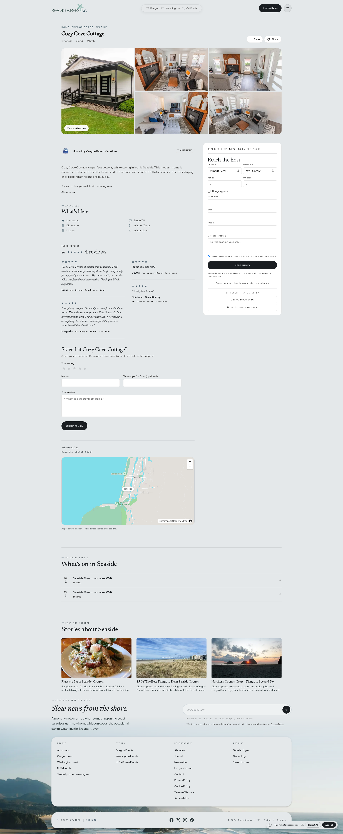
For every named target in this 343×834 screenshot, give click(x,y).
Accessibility (181, 798)
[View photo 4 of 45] (171, 113)
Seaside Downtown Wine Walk (92, 578)
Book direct (186, 149)
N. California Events (127, 762)
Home (65, 27)
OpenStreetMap (180, 520)
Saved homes (241, 762)
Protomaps (164, 520)
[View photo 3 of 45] (245, 69)
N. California (64, 768)
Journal (178, 756)
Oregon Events (124, 750)
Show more (68, 192)
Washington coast (67, 762)
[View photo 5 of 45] (245, 113)
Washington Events (127, 756)
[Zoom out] (190, 466)
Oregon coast (65, 756)
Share (275, 39)
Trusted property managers (73, 774)
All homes (63, 750)
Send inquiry (242, 265)
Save (257, 39)
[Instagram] (185, 820)
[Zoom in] (190, 461)
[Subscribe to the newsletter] (286, 710)
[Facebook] (171, 820)
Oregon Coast (82, 27)
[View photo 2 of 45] (171, 69)
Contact (179, 774)
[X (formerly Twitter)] (178, 820)
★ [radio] (64, 368)
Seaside (101, 27)
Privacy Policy (214, 276)
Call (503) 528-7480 (242, 299)
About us (179, 750)
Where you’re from (140, 376)
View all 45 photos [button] (76, 128)
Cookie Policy (182, 786)
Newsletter (180, 762)
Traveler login (241, 750)
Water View (141, 230)
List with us (270, 8)
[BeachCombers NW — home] (69, 8)
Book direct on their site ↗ (242, 307)
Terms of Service (184, 792)
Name (65, 376)
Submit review (74, 425)
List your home (183, 768)
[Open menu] (288, 8)
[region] (128, 491)
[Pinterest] (192, 820)
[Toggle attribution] (190, 521)
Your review (68, 392)
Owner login (240, 756)
